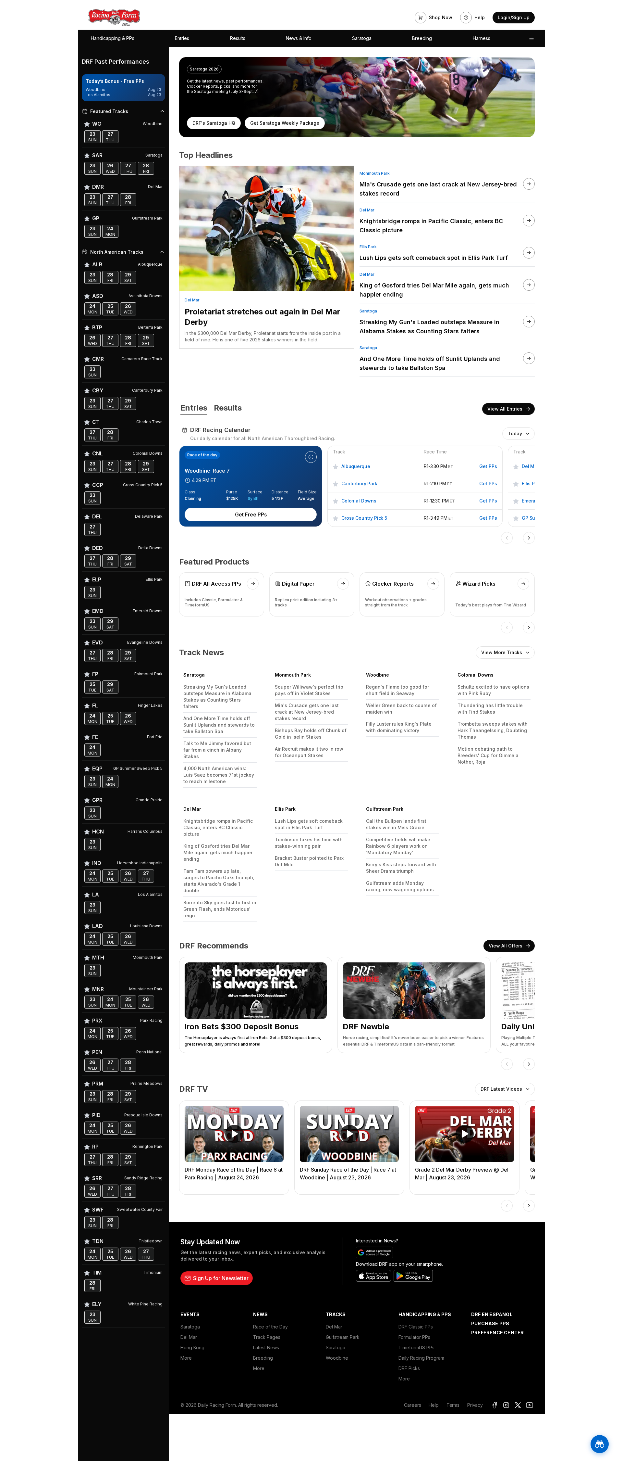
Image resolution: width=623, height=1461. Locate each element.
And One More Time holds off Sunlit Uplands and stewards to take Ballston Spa (219, 725)
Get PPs (488, 466)
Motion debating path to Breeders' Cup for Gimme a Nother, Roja (488, 755)
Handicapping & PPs (112, 38)
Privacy (475, 1405)
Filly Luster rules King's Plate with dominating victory (399, 727)
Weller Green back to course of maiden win (401, 709)
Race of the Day (270, 1326)
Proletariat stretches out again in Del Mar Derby (262, 317)
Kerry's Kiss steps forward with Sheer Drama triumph (401, 868)
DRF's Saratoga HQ (213, 123)
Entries (182, 38)
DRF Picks (409, 1368)
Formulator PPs (414, 1337)
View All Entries (504, 409)
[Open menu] (531, 38)
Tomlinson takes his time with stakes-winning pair (309, 843)
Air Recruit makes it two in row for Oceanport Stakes (309, 752)
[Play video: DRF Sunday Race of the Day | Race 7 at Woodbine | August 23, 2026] (349, 1134)
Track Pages (266, 1337)
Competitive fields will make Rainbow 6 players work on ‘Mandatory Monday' (398, 846)
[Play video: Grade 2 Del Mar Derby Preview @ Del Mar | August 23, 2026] (464, 1134)
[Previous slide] (507, 538)
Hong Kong (192, 1347)
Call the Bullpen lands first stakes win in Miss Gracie (396, 824)
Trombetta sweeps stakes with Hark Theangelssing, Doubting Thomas (493, 730)
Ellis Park (368, 246)
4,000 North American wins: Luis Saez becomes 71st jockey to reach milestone (218, 775)
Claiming (193, 498)
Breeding (422, 38)
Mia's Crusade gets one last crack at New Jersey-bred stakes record (307, 712)
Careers (412, 1405)
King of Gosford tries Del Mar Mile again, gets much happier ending (217, 852)
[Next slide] (529, 538)
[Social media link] (494, 1405)
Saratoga (362, 38)
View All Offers (505, 945)
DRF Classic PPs (415, 1326)
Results (237, 38)
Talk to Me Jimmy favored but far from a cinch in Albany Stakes (217, 750)
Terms (452, 1405)
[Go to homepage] (114, 17)
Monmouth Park (375, 173)
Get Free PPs (251, 514)
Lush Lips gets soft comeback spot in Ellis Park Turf (309, 824)
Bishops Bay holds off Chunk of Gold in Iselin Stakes (311, 734)
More (186, 1358)
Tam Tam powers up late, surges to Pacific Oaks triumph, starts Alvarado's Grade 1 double (218, 880)
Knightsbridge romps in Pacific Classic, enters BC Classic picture (218, 827)
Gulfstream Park (343, 1337)
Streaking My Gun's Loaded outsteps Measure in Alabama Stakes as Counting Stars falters (217, 696)
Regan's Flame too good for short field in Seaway (397, 690)
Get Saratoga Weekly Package (284, 123)
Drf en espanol (491, 1314)
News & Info (299, 38)
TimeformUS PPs (416, 1347)
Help (433, 1405)
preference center (497, 1332)
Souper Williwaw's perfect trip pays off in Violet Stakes (309, 690)
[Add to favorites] (335, 466)
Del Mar (192, 300)
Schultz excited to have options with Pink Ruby (493, 690)
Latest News (266, 1347)
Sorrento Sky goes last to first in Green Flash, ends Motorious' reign (219, 909)
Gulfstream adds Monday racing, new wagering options (400, 886)
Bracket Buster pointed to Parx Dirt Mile (309, 861)
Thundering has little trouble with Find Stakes (490, 709)
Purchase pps (490, 1323)
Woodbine (337, 1358)
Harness (481, 38)
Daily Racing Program (421, 1358)
